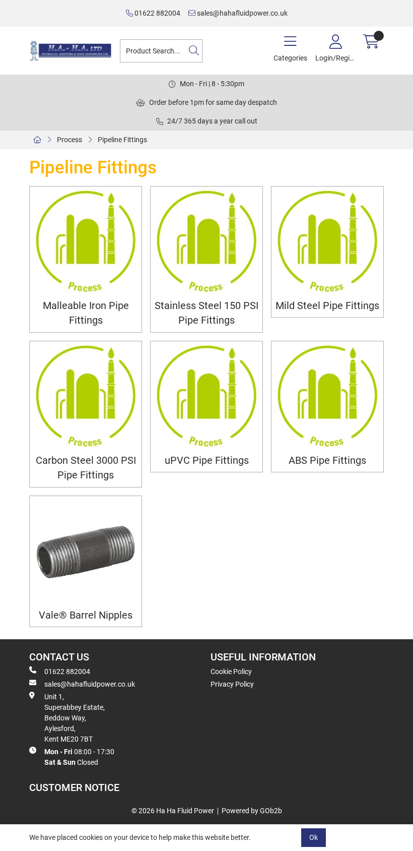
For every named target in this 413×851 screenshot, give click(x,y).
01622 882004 (156, 13)
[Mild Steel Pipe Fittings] (327, 242)
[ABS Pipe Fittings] (327, 397)
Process (69, 140)
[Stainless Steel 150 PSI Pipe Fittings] (206, 242)
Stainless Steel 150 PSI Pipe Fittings (206, 313)
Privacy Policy (232, 684)
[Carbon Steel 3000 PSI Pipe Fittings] (85, 397)
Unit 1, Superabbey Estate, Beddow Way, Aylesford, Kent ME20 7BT (74, 718)
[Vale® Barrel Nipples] (85, 552)
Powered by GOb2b (252, 811)
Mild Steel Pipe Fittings (327, 306)
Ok (313, 837)
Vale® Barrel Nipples (85, 615)
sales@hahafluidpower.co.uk (241, 13)
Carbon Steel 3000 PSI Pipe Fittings (86, 468)
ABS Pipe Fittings (327, 460)
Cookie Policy (231, 671)
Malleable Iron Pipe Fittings (86, 313)
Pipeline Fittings (122, 140)
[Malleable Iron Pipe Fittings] (85, 242)
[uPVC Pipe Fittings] (206, 397)
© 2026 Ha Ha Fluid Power (172, 811)
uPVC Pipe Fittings (207, 460)
